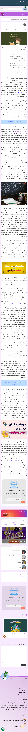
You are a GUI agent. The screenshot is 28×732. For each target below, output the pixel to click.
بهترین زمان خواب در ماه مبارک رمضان (15, 72)
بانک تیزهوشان (24, 576)
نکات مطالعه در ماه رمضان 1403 (17, 54)
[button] (6, 4)
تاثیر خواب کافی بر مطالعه (14, 460)
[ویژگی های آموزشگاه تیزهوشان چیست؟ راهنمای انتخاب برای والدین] (24, 567)
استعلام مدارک (23, 681)
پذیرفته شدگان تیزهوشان (22, 683)
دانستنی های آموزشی (21, 19)
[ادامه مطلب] (2, 636)
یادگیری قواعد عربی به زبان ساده (18, 633)
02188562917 (20, 724)
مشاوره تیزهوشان (23, 686)
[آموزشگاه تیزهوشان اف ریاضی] (25, 8)
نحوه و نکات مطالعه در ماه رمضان (16, 63)
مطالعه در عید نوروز (10, 122)
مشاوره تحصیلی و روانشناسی (22, 581)
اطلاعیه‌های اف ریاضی (23, 574)
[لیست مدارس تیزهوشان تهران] (24, 552)
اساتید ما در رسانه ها (22, 690)
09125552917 (15, 724)
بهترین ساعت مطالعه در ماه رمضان (16, 58)
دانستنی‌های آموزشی (23, 579)
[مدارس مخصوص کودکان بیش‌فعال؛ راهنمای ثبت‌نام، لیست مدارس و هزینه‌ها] (24, 562)
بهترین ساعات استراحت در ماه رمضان (16, 61)
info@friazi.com (17, 726)
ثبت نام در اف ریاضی (22, 692)
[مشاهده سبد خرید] (2, 14)
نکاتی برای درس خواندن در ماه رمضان (15, 70)
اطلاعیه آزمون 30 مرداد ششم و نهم (14, 4)
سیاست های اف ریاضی (22, 694)
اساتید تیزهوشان (23, 685)
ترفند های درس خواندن (16, 304)
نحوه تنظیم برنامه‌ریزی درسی (20, 131)
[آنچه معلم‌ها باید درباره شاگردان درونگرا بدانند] (24, 557)
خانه (26, 19)
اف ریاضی (20, 92)
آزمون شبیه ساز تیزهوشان (22, 688)
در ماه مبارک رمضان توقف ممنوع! (16, 56)
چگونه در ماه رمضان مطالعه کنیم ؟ (16, 67)
